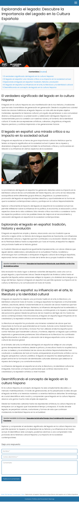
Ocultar (43, 72)
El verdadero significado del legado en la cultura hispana (28, 76)
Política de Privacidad (39, 499)
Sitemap (51, 499)
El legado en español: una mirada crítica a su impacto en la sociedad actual (37, 79)
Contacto (28, 499)
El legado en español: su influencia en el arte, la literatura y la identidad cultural (38, 84)
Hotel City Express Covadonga (36, 3)
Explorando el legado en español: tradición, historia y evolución (30, 82)
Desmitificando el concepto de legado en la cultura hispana (29, 87)
